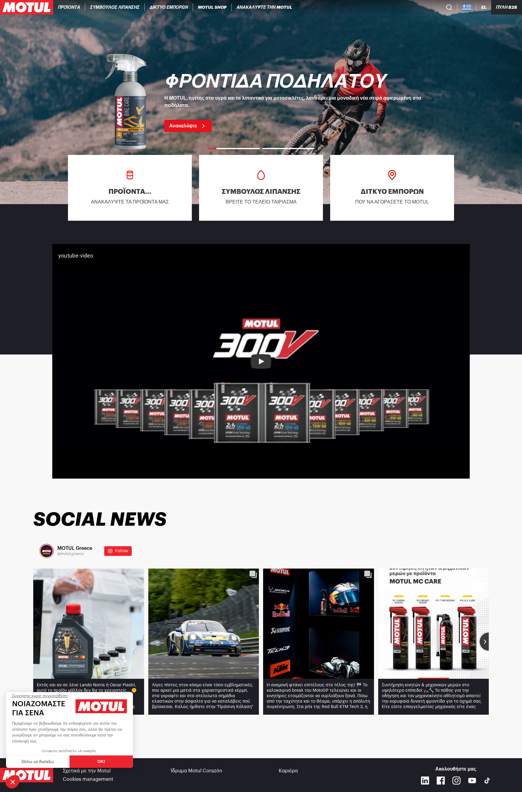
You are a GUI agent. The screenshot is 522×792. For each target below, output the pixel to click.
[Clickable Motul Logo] (26, 7)
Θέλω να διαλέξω (37, 761)
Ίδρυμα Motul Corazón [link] (196, 770)
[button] (12, 781)
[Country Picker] (466, 7)
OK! (101, 761)
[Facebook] (441, 780)
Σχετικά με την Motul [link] (87, 770)
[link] (212, 7)
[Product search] (449, 7)
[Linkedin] (425, 780)
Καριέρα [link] (288, 770)
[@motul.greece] (46, 551)
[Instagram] (456, 780)
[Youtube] (472, 780)
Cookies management (88, 779)
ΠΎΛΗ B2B (506, 7)
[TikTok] (487, 780)
